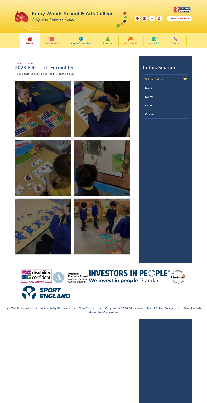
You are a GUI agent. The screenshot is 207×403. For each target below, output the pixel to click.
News (148, 88)
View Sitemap (87, 308)
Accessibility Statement (55, 308)
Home (18, 62)
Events (149, 96)
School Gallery (154, 79)
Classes (150, 114)
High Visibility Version (18, 308)
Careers (150, 105)
